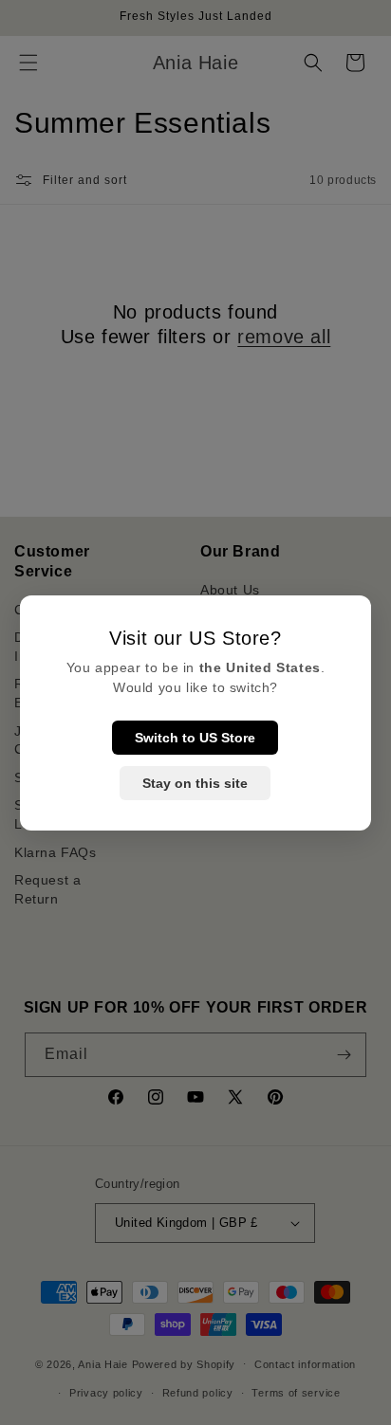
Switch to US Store (195, 737)
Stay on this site (195, 783)
